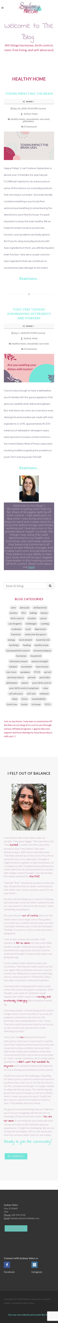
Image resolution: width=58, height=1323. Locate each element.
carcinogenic (15, 623)
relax (45, 688)
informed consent (19, 661)
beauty (44, 612)
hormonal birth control (18, 650)
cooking (45, 623)
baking (33, 612)
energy (11, 639)
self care (31, 693)
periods (32, 677)
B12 (23, 612)
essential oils (43, 639)
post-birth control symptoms (24, 688)
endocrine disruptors (35, 634)
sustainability (39, 698)
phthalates (28, 121)
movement (26, 666)
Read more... (29, 278)
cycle (28, 629)
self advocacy (16, 693)
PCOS (37, 672)
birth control (17, 618)
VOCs (48, 704)
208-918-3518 (18, 1215)
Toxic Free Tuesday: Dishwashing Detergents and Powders (29, 314)
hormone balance (42, 650)
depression (40, 629)
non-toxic (45, 118)
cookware (16, 629)
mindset (13, 666)
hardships (14, 645)
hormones (21, 655)
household (32, 343)
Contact (17, 1156)
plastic (24, 682)
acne (13, 607)
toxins (24, 704)
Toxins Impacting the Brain (29, 93)
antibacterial (40, 607)
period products (16, 677)
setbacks (44, 693)
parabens (25, 672)
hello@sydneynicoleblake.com (25, 1218)
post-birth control (41, 682)
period (47, 672)
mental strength (40, 661)
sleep (14, 698)
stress (24, 698)
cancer (43, 618)
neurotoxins (32, 118)
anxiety (13, 612)
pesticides (45, 677)
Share (29, 101)
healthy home (18, 118)
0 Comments (30, 126)
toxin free (12, 704)
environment (25, 639)
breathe (32, 618)
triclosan (36, 704)
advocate (24, 607)
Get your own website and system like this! (29, 1314)
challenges (31, 623)
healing (27, 645)
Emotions (16, 634)
